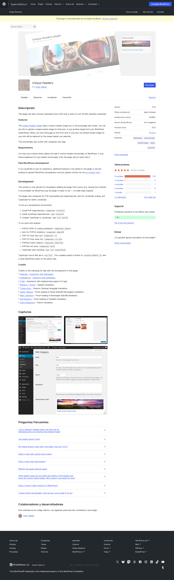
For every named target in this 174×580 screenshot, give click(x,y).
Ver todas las (150, 197)
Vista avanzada (121, 154)
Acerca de (13, 541)
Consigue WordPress (160, 4)
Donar (107, 548)
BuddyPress (141, 552)
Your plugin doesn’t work (29, 439)
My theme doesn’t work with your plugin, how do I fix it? (43, 447)
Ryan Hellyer (41, 87)
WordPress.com (142, 541)
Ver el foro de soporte (124, 223)
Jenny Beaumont (27, 302)
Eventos (107, 544)
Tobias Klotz (25, 288)
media (152, 143)
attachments (138, 138)
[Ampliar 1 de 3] (59, 319)
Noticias (12, 544)
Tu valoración (120, 197)
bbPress (139, 548)
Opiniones (37, 97)
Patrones (44, 552)
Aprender (76, 541)
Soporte (152, 97)
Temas (43, 544)
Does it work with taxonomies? (32, 461)
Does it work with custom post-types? (35, 454)
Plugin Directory (15, 12)
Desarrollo (66, 97)
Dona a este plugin (122, 243)
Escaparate (45, 541)
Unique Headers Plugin (32, 125)
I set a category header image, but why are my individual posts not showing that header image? (39, 430)
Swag (107, 552)
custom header (149, 138)
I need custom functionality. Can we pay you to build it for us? (45, 493)
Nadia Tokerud (26, 292)
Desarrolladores (78, 548)
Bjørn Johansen (27, 295)
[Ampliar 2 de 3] (104, 319)
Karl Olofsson (26, 299)
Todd (22, 281)
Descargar (149, 85)
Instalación (52, 97)
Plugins (44, 548)
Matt (138, 544)
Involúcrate (108, 541)
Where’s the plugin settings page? (32, 469)
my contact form (92, 172)
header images (143, 143)
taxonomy (151, 148)
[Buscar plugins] (34, 26)
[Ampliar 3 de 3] (104, 349)
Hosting (12, 548)
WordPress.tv (78, 552)
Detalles (24, 97)
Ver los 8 (152, 133)
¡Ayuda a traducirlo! (110, 19)
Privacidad (13, 552)
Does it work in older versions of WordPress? (38, 485)
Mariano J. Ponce (27, 285)
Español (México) (38, 565)
